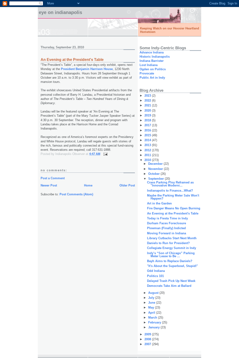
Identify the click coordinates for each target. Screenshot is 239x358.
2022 (148, 100)
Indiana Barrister (152, 61)
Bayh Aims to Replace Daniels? (169, 261)
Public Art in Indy (152, 77)
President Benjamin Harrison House (87, 69)
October (154, 173)
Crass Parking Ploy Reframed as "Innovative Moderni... (170, 184)
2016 (148, 130)
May (151, 307)
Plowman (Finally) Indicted (166, 228)
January (154, 327)
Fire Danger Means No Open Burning (173, 208)
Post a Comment (53, 178)
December (156, 163)
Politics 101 (155, 276)
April (152, 312)
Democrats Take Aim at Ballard (169, 286)
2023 (148, 95)
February (155, 322)
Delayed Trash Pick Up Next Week (171, 281)
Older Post (127, 185)
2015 (148, 135)
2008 (148, 339)
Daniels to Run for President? (168, 243)
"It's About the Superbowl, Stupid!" (172, 266)
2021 (148, 105)
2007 (148, 344)
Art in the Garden (159, 203)
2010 (148, 160)
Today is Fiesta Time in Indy (167, 218)
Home (88, 185)
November (156, 169)
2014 (148, 140)
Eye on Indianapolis (60, 12)
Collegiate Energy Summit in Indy (171, 248)
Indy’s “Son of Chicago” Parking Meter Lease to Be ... (171, 254)
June (152, 302)
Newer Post (49, 185)
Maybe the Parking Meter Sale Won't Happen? (173, 197)
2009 (148, 334)
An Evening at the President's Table (172, 213)
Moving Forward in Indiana (166, 233)
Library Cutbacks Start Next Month (172, 238)
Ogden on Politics (153, 69)
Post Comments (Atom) (76, 194)
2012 (148, 150)
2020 (148, 110)
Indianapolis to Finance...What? (170, 190)
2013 (148, 145)
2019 (148, 115)
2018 (148, 120)
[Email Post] (105, 154)
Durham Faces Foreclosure (166, 223)
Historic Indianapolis (155, 56)
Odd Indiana (156, 271)
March (153, 317)
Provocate (147, 73)
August (153, 293)
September (156, 178)
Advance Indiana (152, 52)
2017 (148, 125)
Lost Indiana (149, 65)
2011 (148, 155)
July (151, 297)
